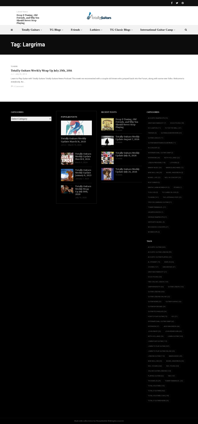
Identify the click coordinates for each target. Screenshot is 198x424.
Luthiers (95, 29)
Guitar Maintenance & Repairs (162, 143)
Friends (75, 29)
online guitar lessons (159, 371)
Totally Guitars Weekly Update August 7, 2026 (128, 138)
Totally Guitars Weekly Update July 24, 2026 (128, 170)
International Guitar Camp (156, 29)
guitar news (154, 302)
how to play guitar (157, 316)
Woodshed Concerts (158, 227)
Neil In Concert (173, 177)
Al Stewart (154, 262)
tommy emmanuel (174, 381)
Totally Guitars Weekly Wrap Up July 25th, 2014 (41, 70)
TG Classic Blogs (120, 29)
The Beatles (154, 381)
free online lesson (158, 282)
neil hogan (155, 366)
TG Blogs (55, 29)
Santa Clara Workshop (159, 187)
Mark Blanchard (175, 168)
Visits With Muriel (156, 222)
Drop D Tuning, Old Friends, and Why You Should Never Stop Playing (28, 19)
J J (12, 74)
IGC (174, 316)
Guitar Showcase (157, 306)
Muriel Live (154, 177)
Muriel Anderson (174, 172)
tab (171, 376)
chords (153, 267)
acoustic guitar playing (160, 257)
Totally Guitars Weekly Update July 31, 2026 (128, 154)
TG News (14, 66)
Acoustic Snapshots (158, 118)
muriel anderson (175, 361)
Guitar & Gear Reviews (171, 133)
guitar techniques (157, 311)
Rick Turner (154, 182)
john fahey (154, 331)
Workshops (154, 232)
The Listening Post (172, 197)
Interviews (154, 158)
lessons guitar (156, 356)
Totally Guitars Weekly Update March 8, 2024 (83, 156)
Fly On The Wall (173, 128)
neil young (172, 366)
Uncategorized (155, 212)
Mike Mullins (155, 172)
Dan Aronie (169, 267)
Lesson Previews (157, 163)
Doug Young (177, 123)
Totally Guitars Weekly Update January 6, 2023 (83, 173)
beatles (169, 262)
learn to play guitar (159, 346)
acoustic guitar (157, 247)
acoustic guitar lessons (160, 252)
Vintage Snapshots (157, 217)
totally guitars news (158, 401)
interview (153, 326)
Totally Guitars (31, 29)
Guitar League (155, 138)
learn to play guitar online (161, 351)
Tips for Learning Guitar (160, 202)
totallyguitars (156, 386)
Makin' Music (155, 168)
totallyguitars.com (158, 396)
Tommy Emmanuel (157, 207)
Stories (178, 187)
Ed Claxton (154, 128)
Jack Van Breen (171, 326)
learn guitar (175, 336)
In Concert (154, 148)
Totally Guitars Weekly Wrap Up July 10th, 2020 (83, 190)
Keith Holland (172, 158)
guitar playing (173, 302)
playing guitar (156, 376)
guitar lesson (176, 287)
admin (63, 145)
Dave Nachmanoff (157, 123)
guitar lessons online (159, 297)
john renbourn (173, 331)
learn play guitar (157, 341)
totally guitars (156, 391)
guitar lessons (156, 292)
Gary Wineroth (156, 287)
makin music (175, 356)
